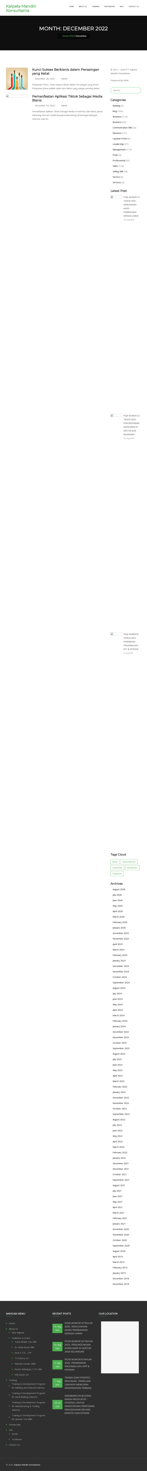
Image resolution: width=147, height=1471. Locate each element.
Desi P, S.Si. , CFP (23, 1352)
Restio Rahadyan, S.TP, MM (28, 1369)
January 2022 (119, 1157)
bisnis (115, 861)
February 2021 (120, 1218)
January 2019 (119, 1273)
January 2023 (119, 1092)
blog (115, 111)
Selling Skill (118, 171)
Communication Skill (122, 127)
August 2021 (119, 1185)
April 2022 (118, 1141)
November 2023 (121, 1037)
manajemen (132, 867)
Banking (116, 105)
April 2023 (118, 1075)
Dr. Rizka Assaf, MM (24, 1347)
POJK (115, 154)
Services (117, 182)
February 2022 (120, 1152)
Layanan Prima (120, 138)
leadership (117, 867)
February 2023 (120, 1086)
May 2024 (118, 1004)
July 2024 (117, 993)
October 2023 (120, 1042)
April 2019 (118, 1256)
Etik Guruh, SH (22, 1374)
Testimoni (17, 1439)
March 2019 (118, 1262)
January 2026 (119, 927)
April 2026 (118, 911)
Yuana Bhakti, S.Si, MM (25, 1341)
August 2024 (119, 987)
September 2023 (121, 1048)
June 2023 (118, 1064)
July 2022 (117, 1125)
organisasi (117, 873)
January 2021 (119, 1223)
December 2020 (121, 1229)
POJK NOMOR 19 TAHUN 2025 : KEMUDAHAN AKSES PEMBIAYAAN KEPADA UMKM (131, 206)
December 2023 (121, 1031)
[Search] (137, 90)
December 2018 (121, 1278)
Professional (119, 160)
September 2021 (121, 1179)
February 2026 (120, 922)
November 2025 (121, 938)
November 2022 (121, 1103)
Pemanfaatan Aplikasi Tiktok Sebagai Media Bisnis (67, 98)
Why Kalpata (18, 1332)
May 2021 (118, 1201)
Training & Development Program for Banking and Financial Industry (28, 1385)
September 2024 (121, 982)
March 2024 (118, 1015)
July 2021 (117, 1190)
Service (116, 176)
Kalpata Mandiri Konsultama (21, 8)
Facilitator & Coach (21, 1338)
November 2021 (121, 1168)
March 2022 (118, 1146)
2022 (72, 36)
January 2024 (119, 1026)
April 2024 (118, 1009)
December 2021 (121, 1163)
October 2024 (120, 977)
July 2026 (117, 894)
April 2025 (118, 944)
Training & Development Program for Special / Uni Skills (28, 1417)
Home (71, 6)
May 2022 (118, 1135)
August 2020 (119, 1251)
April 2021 (118, 1207)
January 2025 (119, 960)
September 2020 (121, 1245)
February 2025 (120, 955)
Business (117, 116)
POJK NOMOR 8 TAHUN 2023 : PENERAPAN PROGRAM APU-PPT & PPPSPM (131, 642)
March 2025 (118, 949)
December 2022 (121, 1097)
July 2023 (117, 1059)
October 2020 (120, 1240)
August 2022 (119, 1119)
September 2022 (121, 1114)
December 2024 (121, 966)
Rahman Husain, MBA (25, 1363)
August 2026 (119, 889)
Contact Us (133, 6)
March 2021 (118, 1212)
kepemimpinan (129, 861)
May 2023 (118, 1070)
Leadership (118, 144)
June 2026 (118, 900)
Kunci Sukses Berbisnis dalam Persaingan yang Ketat (65, 71)
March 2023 (118, 1081)
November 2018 (121, 1283)
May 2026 (118, 905)
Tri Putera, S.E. (22, 1358)
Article (15, 1433)
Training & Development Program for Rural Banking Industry (28, 1395)
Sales (115, 165)
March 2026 (118, 916)
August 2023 (119, 1053)
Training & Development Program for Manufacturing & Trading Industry (28, 1406)
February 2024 (120, 1020)
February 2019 (120, 1267)
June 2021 (118, 1196)
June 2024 (118, 998)
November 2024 (121, 971)
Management (119, 149)
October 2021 (120, 1174)
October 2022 (120, 1108)
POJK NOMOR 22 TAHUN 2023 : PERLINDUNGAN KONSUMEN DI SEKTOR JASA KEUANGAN (131, 425)
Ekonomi (117, 133)
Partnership (109, 6)
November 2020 (121, 1234)
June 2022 (118, 1130)
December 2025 (121, 933)
